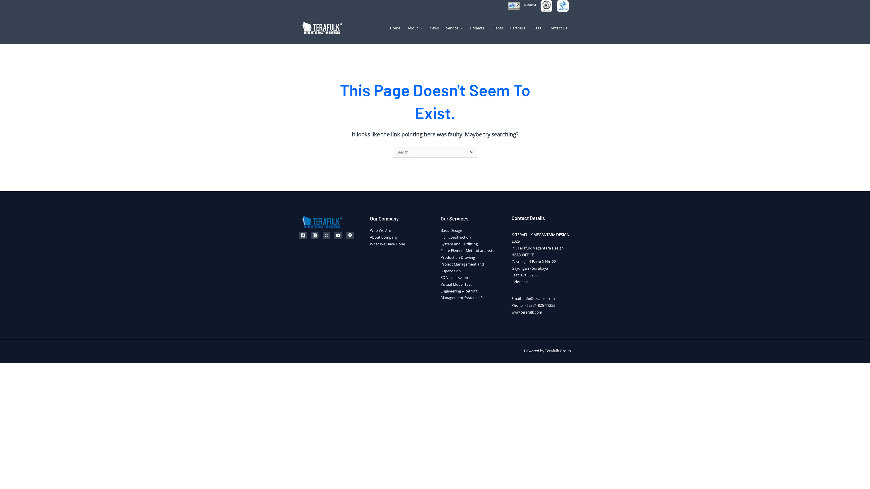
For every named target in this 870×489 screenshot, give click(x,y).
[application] (420, 28)
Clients (497, 28)
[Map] (350, 235)
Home (395, 28)
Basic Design (451, 230)
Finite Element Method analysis (467, 250)
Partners (517, 28)
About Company (384, 237)
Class (536, 28)
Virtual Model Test (456, 284)
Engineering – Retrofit (459, 291)
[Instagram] (315, 235)
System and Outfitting (459, 244)
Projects (477, 28)
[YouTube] (338, 235)
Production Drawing (458, 257)
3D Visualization (454, 277)
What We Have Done (387, 244)
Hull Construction (456, 237)
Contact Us (558, 28)
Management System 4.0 (462, 297)
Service (452, 28)
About (413, 28)
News (434, 28)
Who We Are (380, 230)
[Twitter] (326, 235)
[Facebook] (303, 235)
